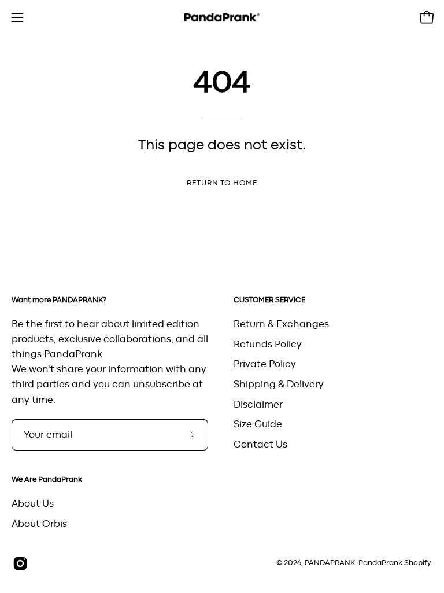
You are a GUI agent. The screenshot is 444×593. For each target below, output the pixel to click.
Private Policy (265, 364)
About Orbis (39, 524)
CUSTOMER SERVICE (269, 300)
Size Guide (258, 424)
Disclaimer (258, 404)
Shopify (417, 563)
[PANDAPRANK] (222, 17)
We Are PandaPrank (47, 479)
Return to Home (222, 183)
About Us (33, 503)
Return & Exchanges (281, 324)
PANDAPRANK (330, 563)
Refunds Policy (268, 344)
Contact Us (260, 444)
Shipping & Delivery (279, 384)
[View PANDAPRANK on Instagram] (20, 563)
